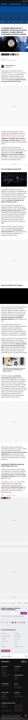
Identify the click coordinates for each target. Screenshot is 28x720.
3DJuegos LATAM (18, 705)
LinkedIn (24, 622)
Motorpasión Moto (18, 687)
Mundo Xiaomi (4, 676)
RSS (18, 622)
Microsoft (21, 21)
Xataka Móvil (4, 670)
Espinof (16, 679)
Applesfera (3, 672)
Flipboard (15, 54)
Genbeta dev (17, 638)
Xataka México (4, 705)
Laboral (16, 641)
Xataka (2, 668)
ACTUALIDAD (4, 4)
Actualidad (8, 495)
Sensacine (16, 677)
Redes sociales (4, 641)
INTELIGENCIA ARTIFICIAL (15, 4)
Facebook (11, 54)
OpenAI (4, 21)
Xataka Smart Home (5, 674)
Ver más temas (5, 650)
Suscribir (23, 613)
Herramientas (17, 636)
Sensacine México (18, 707)
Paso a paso (4, 633)
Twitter (13, 54)
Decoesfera (3, 696)
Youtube (12, 622)
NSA (14, 495)
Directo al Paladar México (6, 710)
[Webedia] (25, 1)
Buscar (26, 656)
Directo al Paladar (5, 685)
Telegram (15, 622)
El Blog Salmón (17, 694)
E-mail (18, 54)
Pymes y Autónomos (18, 696)
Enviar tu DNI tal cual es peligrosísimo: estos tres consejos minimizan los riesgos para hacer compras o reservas (14, 370)
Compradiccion (4, 698)
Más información (21, 718)
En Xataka (6, 366)
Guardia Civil (14, 21)
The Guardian (5, 158)
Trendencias (4, 694)
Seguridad (3, 638)
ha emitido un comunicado (14, 481)
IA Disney (19, 603)
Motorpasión (17, 685)
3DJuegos (16, 668)
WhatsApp (3, 646)
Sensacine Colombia (18, 708)
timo (2, 643)
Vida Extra (16, 670)
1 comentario (6, 54)
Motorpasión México (18, 710)
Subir (22, 661)
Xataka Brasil (4, 707)
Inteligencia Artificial (18, 646)
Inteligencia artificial (5, 636)
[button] (10, 65)
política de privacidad (19, 616)
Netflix (15, 643)
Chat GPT (13, 603)
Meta (9, 21)
